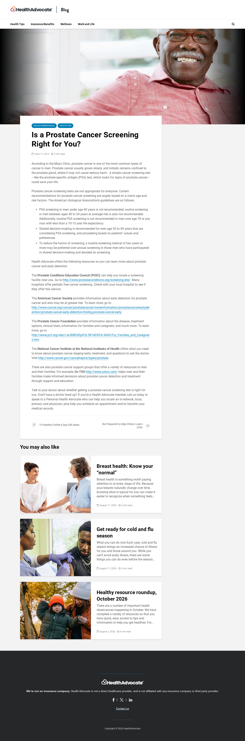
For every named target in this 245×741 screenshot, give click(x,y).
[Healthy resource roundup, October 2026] (55, 610)
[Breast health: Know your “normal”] (55, 484)
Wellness (66, 24)
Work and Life (86, 24)
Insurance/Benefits (42, 24)
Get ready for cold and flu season (125, 532)
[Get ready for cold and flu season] (55, 547)
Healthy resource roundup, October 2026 (127, 596)
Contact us (122, 708)
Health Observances (44, 126)
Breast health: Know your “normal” (125, 469)
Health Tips (17, 24)
